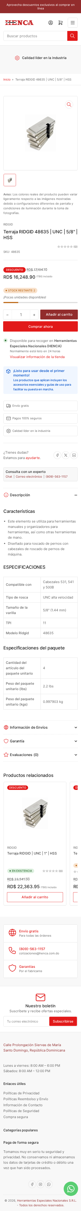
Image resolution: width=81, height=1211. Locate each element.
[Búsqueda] (72, 36)
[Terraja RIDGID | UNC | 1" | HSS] (35, 813)
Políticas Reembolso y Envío (25, 1099)
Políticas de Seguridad (21, 1111)
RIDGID (8, 224)
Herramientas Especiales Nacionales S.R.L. (47, 1200)
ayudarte (33, 458)
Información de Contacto (23, 1105)
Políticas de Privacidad (21, 1093)
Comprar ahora (40, 326)
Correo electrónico (29, 476)
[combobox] (40, 36)
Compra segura (15, 1117)
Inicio (7, 79)
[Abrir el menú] (73, 23)
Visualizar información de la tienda (37, 357)
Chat (9, 476)
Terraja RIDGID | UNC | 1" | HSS (32, 853)
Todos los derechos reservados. (41, 1205)
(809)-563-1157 (57, 476)
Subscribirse (63, 1021)
